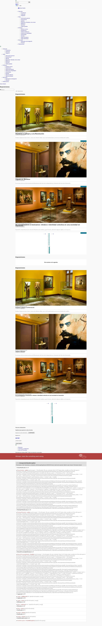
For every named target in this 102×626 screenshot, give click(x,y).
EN (20, 5)
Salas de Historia (24, 37)
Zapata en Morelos (22, 179)
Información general (25, 18)
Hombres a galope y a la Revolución (29, 134)
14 (49, 251)
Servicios (23, 25)
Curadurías (23, 12)
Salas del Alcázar (25, 38)
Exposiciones (24, 19)
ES (17, 5)
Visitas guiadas (24, 26)
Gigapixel (23, 15)
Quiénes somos (24, 29)
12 (49, 248)
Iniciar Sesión (22, 8)
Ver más (83, 141)
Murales (23, 35)
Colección (20, 11)
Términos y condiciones (23, 448)
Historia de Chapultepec (26, 33)
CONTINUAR (31, 432)
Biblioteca (23, 23)
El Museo (20, 27)
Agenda (22, 21)
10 (49, 246)
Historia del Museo (25, 31)
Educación (20, 40)
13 (49, 250)
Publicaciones (21, 44)
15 (49, 252)
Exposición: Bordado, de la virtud (28, 22)
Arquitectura (23, 30)
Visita (19, 16)
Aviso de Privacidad (22, 450)
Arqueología (23, 34)
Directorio (20, 447)
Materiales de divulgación (26, 41)
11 (49, 247)
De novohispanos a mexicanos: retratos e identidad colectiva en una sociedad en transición (47, 225)
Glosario (23, 42)
